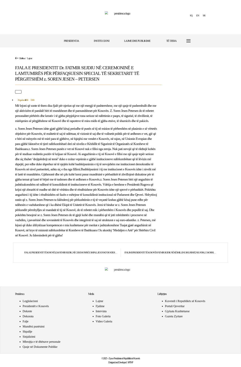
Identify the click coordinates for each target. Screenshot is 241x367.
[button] (200, 41)
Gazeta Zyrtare (174, 316)
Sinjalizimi (29, 336)
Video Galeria (104, 321)
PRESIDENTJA (71, 40)
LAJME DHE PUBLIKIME (137, 40)
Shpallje (27, 331)
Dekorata (28, 316)
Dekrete (27, 311)
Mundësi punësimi (33, 326)
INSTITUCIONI (101, 40)
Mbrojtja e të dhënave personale (41, 341)
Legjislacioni (30, 301)
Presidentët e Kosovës (36, 306)
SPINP (130, 362)
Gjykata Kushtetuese (177, 311)
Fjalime (100, 306)
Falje (25, 321)
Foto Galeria (103, 316)
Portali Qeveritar (175, 306)
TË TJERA (171, 40)
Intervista (101, 311)
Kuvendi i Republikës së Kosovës (185, 301)
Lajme (29, 58)
